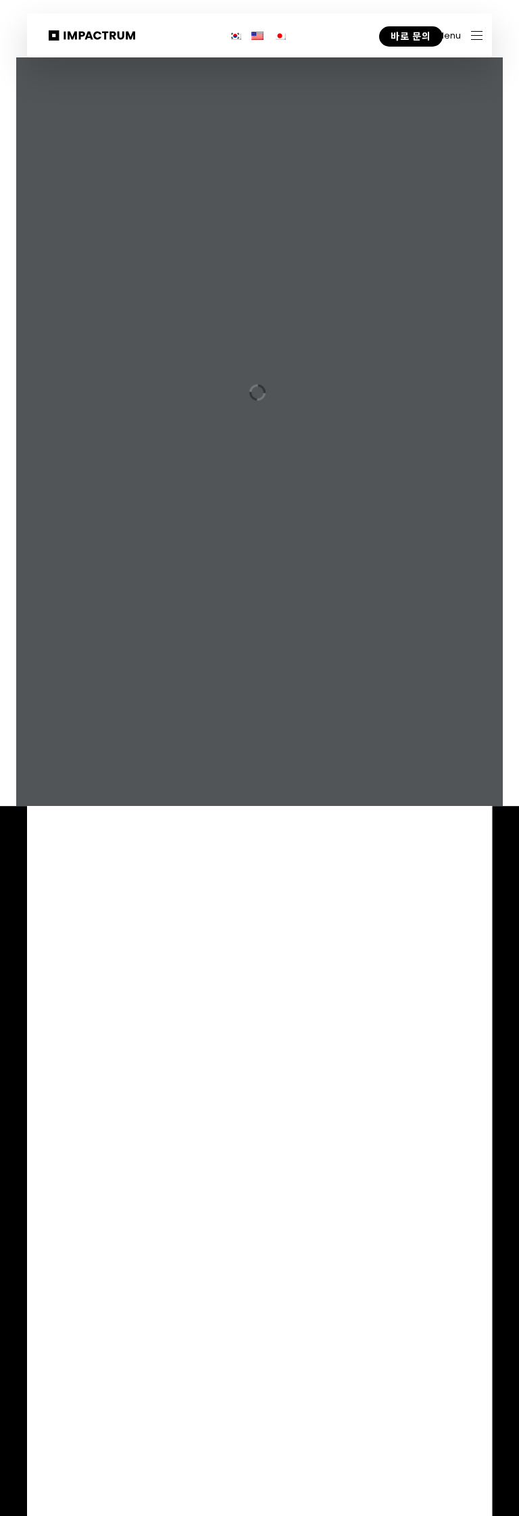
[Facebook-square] (476, 1023)
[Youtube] (395, 1023)
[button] (460, 35)
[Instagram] (449, 1023)
